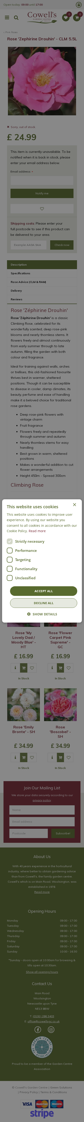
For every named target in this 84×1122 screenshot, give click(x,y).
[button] (42, 614)
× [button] (74, 505)
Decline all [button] (43, 603)
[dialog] (42, 561)
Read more (37, 530)
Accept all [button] (44, 591)
